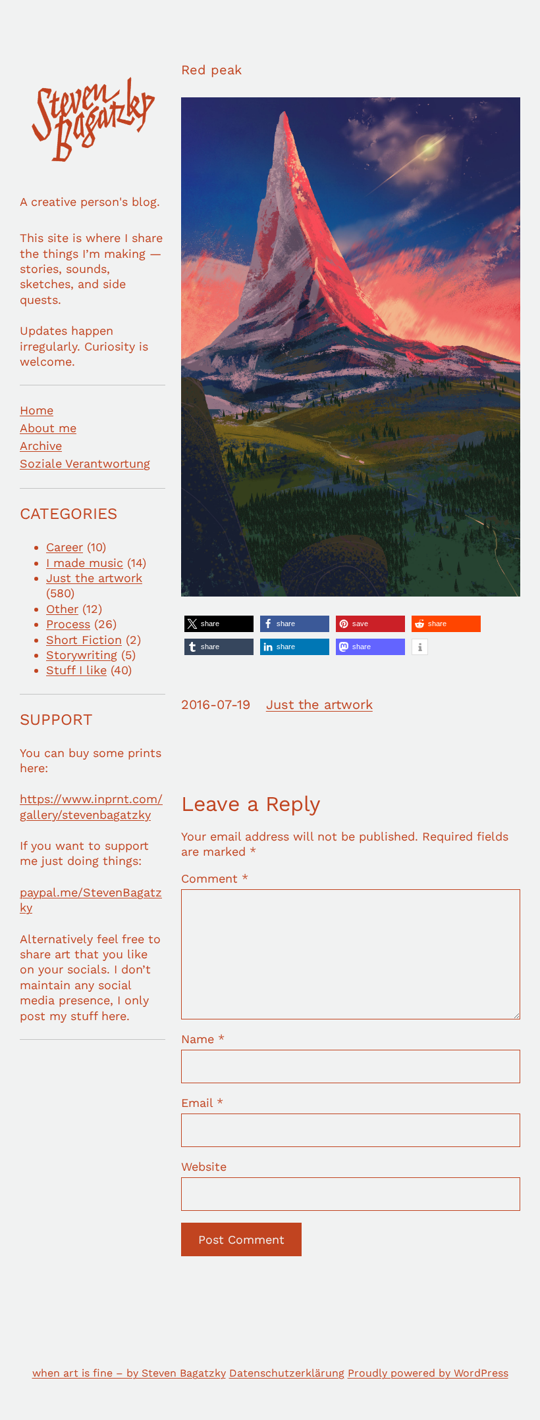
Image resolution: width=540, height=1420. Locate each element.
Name (203, 1039)
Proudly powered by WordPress (428, 1373)
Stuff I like (76, 670)
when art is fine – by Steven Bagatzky (129, 1373)
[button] (219, 624)
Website (204, 1166)
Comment (214, 878)
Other (62, 609)
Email (202, 1103)
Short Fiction (84, 640)
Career (64, 547)
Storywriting (81, 655)
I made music (84, 563)
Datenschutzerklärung (286, 1373)
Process (68, 624)
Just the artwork (94, 578)
